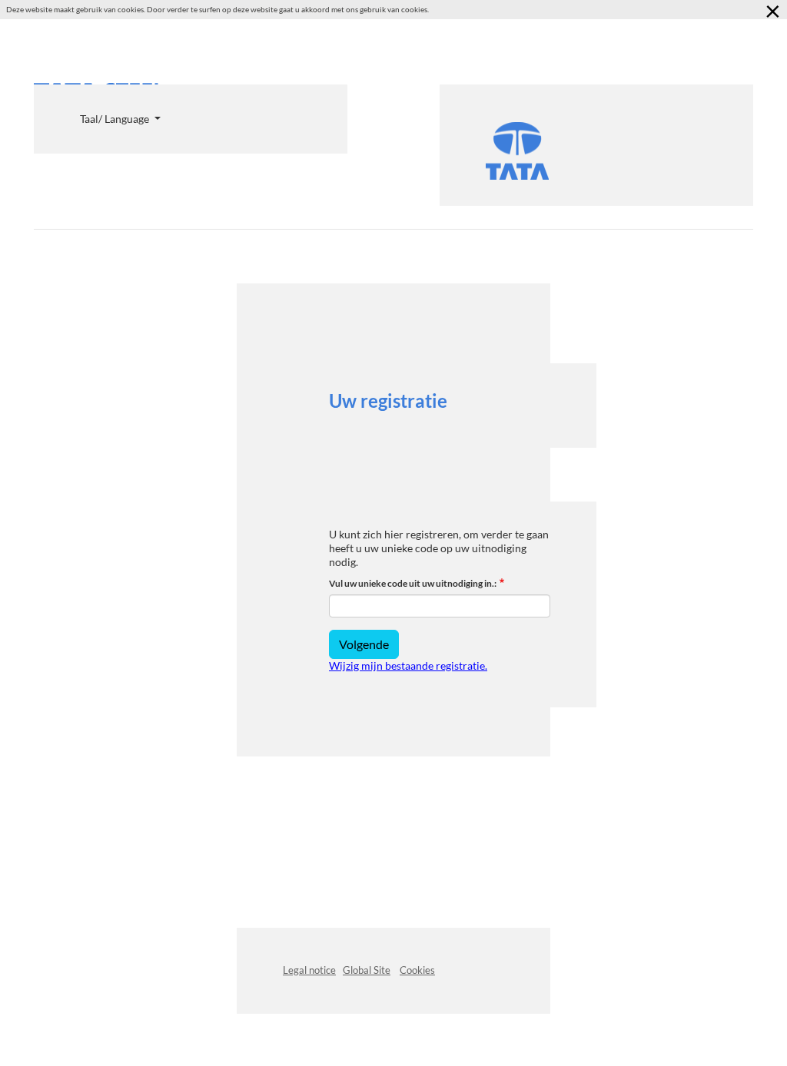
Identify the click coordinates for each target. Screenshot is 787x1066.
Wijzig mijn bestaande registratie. (408, 665)
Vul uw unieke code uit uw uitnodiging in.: (412, 583)
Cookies (417, 970)
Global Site (366, 970)
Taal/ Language (115, 118)
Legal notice (309, 970)
